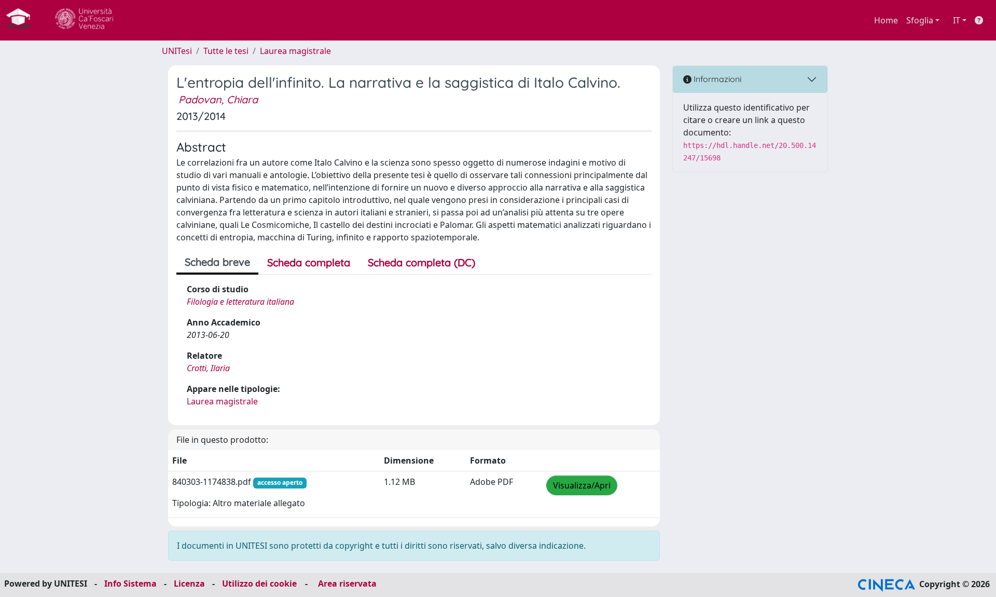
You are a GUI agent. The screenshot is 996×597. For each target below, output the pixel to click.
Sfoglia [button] (919, 20)
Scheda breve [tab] (217, 261)
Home (886, 20)
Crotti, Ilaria (208, 368)
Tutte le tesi (225, 51)
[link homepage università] (84, 20)
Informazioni (716, 79)
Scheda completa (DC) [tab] (421, 262)
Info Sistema (130, 583)
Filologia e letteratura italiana (240, 301)
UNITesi (177, 51)
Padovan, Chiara (218, 99)
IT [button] (956, 20)
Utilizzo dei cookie (259, 583)
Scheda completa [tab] (308, 262)
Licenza (189, 583)
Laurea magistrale (295, 51)
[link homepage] (22, 20)
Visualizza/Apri (582, 485)
